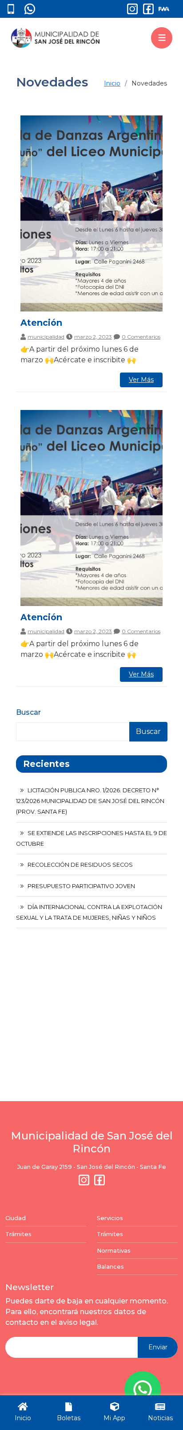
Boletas (68, 1418)
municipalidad (46, 337)
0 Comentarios (141, 337)
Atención (41, 322)
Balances (110, 1266)
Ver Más (141, 380)
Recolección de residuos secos (80, 864)
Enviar (157, 1347)
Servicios (110, 1218)
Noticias (160, 1418)
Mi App (114, 1418)
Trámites (18, 1234)
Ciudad (15, 1218)
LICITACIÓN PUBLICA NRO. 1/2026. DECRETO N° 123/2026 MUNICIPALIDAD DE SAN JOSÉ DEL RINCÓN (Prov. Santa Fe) (90, 801)
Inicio (112, 83)
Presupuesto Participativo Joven (81, 886)
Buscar (28, 712)
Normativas (114, 1250)
